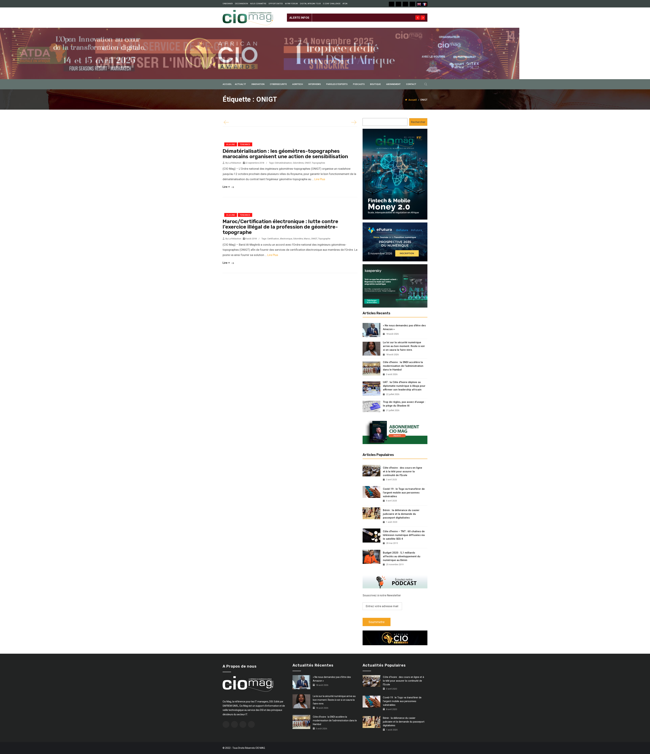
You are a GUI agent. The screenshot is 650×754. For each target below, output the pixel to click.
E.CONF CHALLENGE (331, 4)
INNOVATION (257, 84)
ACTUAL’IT (240, 84)
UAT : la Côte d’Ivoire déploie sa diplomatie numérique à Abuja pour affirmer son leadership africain (404, 386)
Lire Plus (319, 179)
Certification (273, 238)
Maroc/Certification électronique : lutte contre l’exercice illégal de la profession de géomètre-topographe (280, 226)
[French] (424, 4)
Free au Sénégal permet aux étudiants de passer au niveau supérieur (356, 15)
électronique (286, 238)
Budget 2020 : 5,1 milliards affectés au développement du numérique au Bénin (401, 556)
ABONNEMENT (393, 84)
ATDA (345, 4)
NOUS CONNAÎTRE (258, 4)
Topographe (324, 238)
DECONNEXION (241, 4)
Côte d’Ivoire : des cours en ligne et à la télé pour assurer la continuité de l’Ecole (402, 471)
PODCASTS (359, 84)
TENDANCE (245, 144)
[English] (419, 4)
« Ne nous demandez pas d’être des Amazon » (404, 327)
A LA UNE (230, 144)
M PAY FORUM (291, 4)
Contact (411, 84)
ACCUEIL (227, 84)
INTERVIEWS (314, 84)
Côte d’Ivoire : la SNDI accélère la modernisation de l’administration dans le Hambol (403, 366)
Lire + (227, 186)
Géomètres (298, 163)
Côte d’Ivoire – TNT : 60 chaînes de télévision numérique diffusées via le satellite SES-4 (404, 535)
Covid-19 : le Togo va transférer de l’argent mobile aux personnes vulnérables (404, 492)
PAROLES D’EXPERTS (337, 84)
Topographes (318, 163)
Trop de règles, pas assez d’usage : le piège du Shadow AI (404, 403)
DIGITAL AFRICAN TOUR (310, 4)
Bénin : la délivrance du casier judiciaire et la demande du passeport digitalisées (401, 514)
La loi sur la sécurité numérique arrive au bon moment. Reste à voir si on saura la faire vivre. (404, 346)
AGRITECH (297, 84)
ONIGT (308, 163)
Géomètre (298, 238)
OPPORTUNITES (275, 4)
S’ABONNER (228, 4)
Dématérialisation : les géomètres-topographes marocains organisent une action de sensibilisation (285, 154)
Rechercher (418, 122)
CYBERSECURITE (278, 84)
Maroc (307, 238)
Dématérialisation (283, 163)
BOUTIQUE (375, 84)
